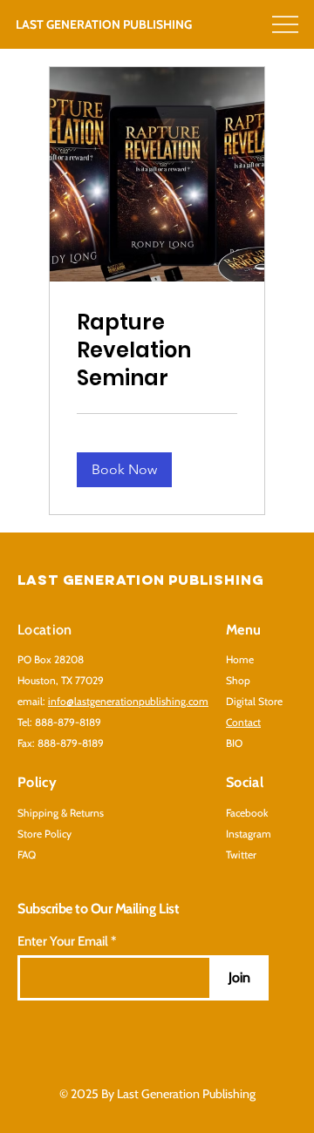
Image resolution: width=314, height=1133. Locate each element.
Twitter (241, 854)
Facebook (247, 812)
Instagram (248, 833)
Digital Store (254, 701)
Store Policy (44, 833)
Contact (243, 722)
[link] (157, 350)
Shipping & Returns (60, 812)
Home (240, 659)
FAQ (26, 854)
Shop (238, 680)
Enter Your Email (62, 941)
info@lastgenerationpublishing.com (128, 701)
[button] (124, 469)
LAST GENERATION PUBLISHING (140, 579)
